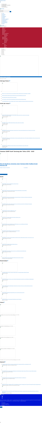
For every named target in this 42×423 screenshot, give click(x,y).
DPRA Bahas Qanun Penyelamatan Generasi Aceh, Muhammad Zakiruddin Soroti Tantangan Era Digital (18, 130)
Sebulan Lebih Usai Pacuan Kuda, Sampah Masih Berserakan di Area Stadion (14, 190)
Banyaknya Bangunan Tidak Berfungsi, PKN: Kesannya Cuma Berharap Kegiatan (15, 224)
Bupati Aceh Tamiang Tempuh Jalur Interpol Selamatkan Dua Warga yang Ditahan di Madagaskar (18, 279)
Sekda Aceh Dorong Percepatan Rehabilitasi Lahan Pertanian (11, 299)
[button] (10, 11)
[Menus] (0, 1)
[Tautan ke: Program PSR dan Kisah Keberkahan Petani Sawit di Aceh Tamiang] (4, 256)
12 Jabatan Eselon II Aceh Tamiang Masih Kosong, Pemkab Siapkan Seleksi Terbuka (15, 272)
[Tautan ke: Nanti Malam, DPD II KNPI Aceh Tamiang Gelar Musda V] (4, 229)
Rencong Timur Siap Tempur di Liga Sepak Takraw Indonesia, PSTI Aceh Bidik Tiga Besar (16, 93)
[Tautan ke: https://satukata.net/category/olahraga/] (9, 81)
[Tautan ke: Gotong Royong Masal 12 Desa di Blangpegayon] (4, 243)
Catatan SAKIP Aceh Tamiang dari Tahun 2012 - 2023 (8, 161)
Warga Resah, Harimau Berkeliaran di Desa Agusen (10, 183)
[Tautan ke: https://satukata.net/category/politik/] (9, 103)
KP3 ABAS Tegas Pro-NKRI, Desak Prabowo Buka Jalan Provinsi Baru (13, 122)
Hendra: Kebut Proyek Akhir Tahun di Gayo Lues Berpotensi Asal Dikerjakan (14, 250)
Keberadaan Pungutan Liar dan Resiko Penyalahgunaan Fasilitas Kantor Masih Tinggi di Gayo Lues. (18, 237)
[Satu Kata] (2, 8)
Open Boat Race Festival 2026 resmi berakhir (9, 97)
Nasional (4, 76)
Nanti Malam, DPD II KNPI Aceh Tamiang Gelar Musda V (11, 230)
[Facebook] (2, 396)
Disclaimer (3, 402)
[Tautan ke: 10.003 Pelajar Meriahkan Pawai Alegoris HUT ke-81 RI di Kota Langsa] (4, 291)
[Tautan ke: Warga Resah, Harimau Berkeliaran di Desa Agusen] (4, 182)
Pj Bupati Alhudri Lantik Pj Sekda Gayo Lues (9, 210)
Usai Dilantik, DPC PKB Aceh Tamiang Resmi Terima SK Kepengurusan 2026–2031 (15, 145)
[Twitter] (2, 397)
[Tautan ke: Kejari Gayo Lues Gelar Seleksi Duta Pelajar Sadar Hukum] (4, 216)
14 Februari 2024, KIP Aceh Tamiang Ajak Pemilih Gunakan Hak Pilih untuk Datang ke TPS (16, 364)
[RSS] (2, 398)
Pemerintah (8, 76)
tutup (1, 407)
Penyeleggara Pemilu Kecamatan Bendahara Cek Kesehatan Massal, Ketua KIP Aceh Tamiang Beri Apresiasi (19, 370)
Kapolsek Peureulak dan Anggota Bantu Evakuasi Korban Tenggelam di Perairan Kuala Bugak (17, 197)
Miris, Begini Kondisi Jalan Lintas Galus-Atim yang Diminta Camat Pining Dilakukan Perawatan (17, 203)
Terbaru (3, 149)
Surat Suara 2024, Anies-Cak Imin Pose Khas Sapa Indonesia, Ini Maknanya (14, 377)
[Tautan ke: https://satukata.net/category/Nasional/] (5, 362)
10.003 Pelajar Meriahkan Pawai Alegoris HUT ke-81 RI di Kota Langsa (13, 292)
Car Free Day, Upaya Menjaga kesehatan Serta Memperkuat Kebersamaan (14, 99)
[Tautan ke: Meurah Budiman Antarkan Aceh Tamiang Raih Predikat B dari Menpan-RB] (19, 75)
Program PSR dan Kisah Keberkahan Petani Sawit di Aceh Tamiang (13, 257)
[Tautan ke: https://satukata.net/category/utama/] (4, 302)
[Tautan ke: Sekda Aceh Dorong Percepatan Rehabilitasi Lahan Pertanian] (4, 298)
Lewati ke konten (3, 0)
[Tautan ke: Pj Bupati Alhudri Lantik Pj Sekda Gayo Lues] (4, 209)
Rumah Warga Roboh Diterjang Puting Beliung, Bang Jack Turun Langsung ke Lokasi (15, 115)
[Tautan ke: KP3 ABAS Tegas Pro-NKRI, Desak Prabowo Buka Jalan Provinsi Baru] (4, 121)
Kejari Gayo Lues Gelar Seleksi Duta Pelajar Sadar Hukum (11, 217)
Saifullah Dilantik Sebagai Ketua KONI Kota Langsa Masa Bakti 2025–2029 (14, 95)
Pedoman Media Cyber (5, 404)
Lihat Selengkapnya (3, 174)
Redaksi (3, 405)
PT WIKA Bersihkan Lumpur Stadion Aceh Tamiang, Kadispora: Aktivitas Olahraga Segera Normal (17, 101)
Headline (1, 76)
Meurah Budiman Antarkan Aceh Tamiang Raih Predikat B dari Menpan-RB (12, 77)
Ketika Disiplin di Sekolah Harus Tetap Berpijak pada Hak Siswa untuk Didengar (12, 325)
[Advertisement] (21, 415)
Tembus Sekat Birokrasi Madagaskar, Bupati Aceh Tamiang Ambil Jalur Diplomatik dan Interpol (17, 285)
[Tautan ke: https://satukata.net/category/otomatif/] (7, 260)
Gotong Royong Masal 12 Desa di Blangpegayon (9, 244)
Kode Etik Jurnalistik (5, 403)
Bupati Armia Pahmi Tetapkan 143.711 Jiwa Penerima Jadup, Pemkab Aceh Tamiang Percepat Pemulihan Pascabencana (21, 384)
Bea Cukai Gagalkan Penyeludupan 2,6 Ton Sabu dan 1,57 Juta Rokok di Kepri (12, 313)
